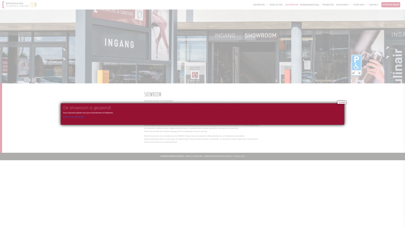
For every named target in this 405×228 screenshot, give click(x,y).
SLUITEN (342, 103)
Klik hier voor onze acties (73, 117)
